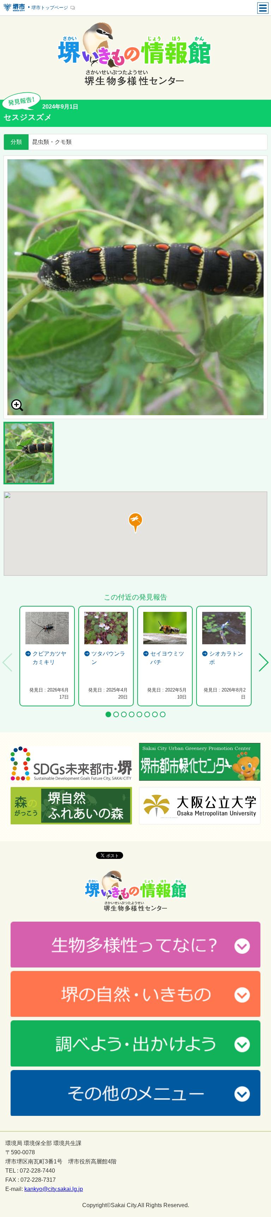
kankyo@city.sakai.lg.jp (53, 1189)
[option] (135, 287)
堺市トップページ (49, 7)
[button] (135, 523)
